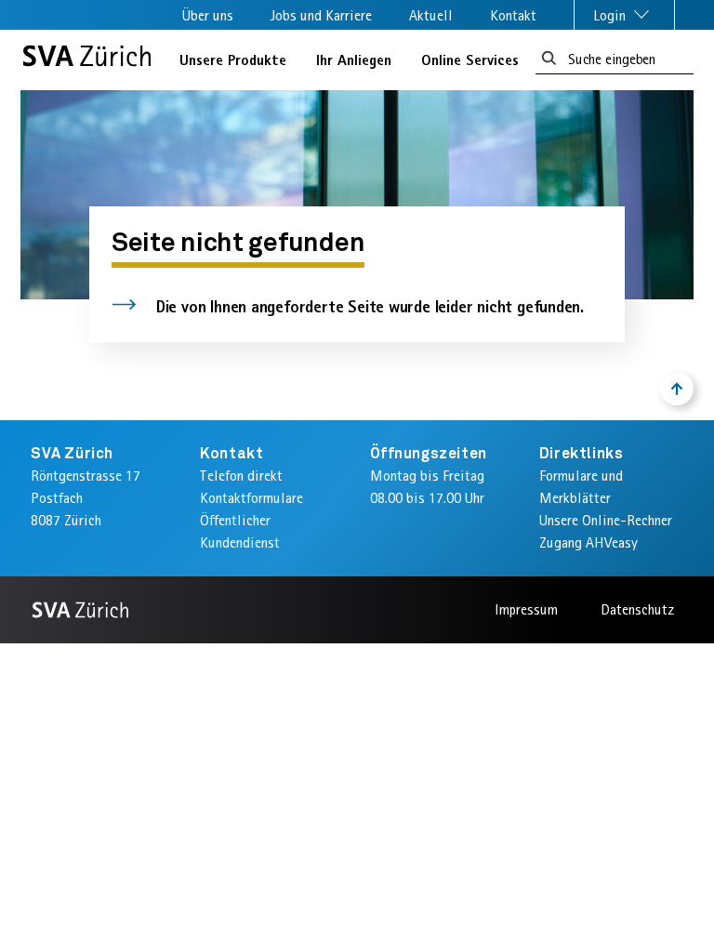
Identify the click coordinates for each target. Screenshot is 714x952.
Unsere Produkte (232, 59)
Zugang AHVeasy (588, 542)
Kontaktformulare (251, 498)
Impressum (526, 609)
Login (611, 15)
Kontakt (513, 15)
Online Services (470, 59)
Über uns (207, 15)
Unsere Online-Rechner (605, 520)
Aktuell (431, 15)
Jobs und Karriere (321, 15)
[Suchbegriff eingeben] (549, 59)
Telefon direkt (241, 475)
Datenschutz (637, 609)
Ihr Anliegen (353, 59)
